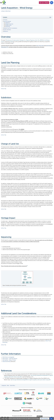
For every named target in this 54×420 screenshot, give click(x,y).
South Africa (12, 385)
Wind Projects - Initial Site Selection (10, 358)
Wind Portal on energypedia (8, 357)
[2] (27, 265)
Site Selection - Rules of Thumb (9, 360)
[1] (13, 42)
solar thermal (48, 45)
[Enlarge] (50, 285)
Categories (4, 385)
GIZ (11, 41)
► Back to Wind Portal (5, 11)
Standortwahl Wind (6, 361)
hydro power (41, 45)
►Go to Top (3, 88)
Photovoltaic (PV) (4, 47)
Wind (8, 385)
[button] (44, 418)
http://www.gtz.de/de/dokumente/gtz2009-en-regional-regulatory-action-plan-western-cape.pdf (30, 379)
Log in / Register (45, 2)
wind (37, 45)
